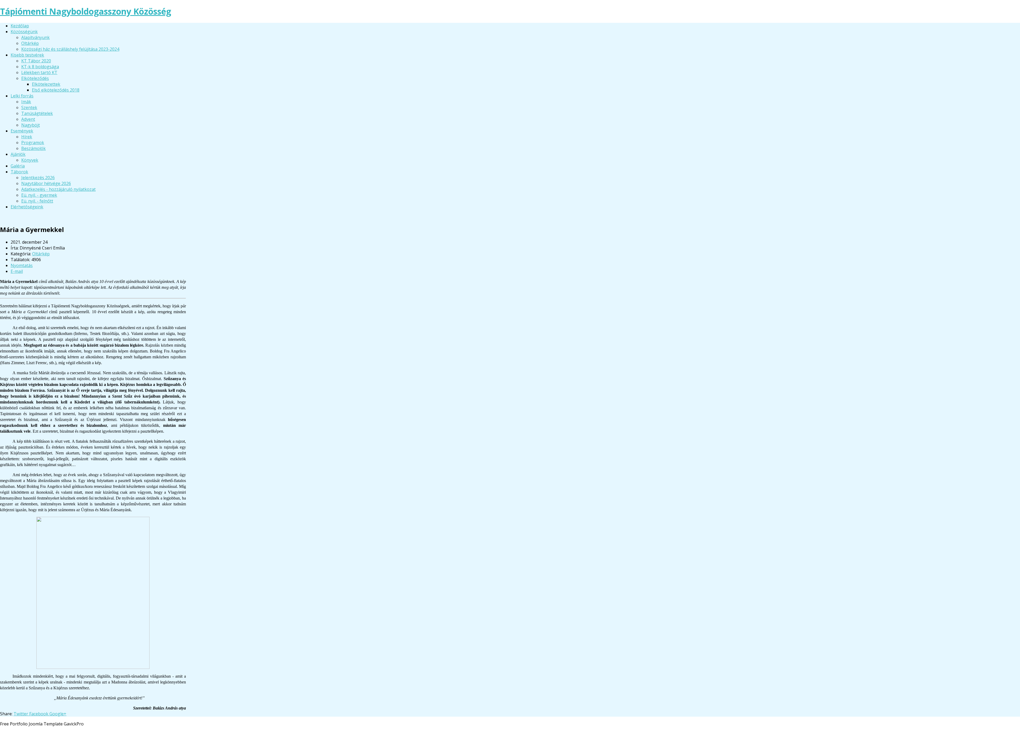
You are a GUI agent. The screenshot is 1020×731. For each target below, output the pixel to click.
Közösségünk (24, 32)
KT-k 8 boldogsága (40, 67)
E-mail (17, 271)
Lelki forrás (22, 96)
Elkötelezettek (46, 84)
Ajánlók (18, 154)
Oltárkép (30, 43)
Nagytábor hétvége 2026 (46, 183)
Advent (28, 119)
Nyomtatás (22, 265)
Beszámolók (33, 148)
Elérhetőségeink (27, 207)
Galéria (18, 166)
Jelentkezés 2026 (38, 177)
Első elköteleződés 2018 (55, 90)
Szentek (29, 107)
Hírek (26, 137)
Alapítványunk (35, 37)
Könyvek (29, 160)
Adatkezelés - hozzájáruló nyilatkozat (58, 189)
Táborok (19, 172)
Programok (32, 142)
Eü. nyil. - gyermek (39, 195)
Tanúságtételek (37, 113)
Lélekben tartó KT (39, 72)
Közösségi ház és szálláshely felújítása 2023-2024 (70, 49)
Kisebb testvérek (27, 55)
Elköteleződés (35, 78)
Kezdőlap (20, 26)
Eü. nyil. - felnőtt (37, 201)
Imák (26, 102)
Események (22, 131)
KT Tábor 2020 (36, 61)
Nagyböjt (30, 125)
